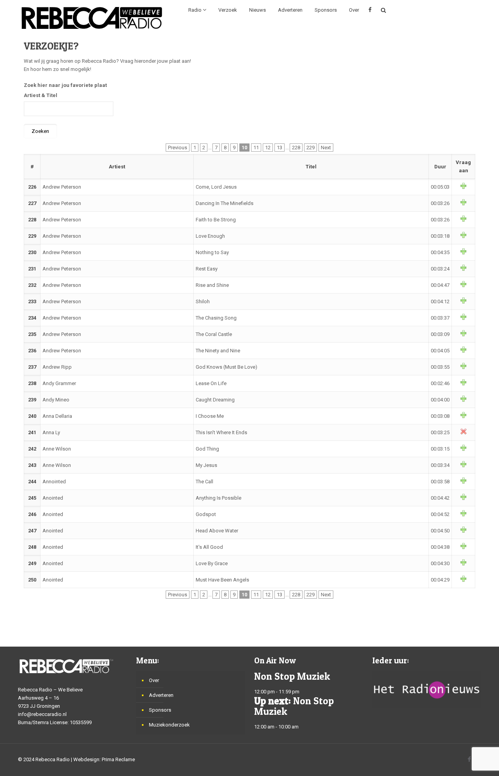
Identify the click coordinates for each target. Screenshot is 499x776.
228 (296, 147)
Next (326, 147)
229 (310, 147)
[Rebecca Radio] (92, 17)
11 (256, 147)
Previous (177, 147)
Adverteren (290, 10)
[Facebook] (469, 759)
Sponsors (326, 10)
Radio (195, 10)
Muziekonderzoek (169, 725)
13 (279, 147)
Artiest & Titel (40, 95)
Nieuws (257, 10)
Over (354, 10)
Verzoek (227, 10)
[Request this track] (463, 187)
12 (268, 147)
